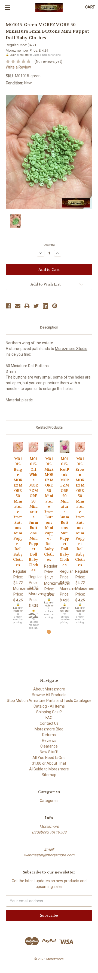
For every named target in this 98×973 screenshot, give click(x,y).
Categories (49, 800)
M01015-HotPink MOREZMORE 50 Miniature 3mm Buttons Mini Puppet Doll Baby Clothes (64, 512)
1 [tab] (49, 632)
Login (13, 54)
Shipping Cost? (49, 712)
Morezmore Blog (49, 729)
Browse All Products (49, 695)
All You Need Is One (49, 757)
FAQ (49, 717)
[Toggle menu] (7, 7)
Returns (49, 735)
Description (49, 327)
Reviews (49, 740)
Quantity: (49, 244)
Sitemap (49, 775)
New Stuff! (49, 752)
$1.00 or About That (49, 763)
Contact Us (49, 723)
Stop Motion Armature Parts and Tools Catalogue (49, 700)
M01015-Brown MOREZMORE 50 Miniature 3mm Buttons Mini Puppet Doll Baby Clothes (80, 512)
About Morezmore (49, 689)
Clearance (49, 746)
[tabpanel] (18, 532)
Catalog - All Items (49, 706)
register (24, 54)
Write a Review (18, 67)
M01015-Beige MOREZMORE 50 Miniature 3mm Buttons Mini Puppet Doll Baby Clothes (18, 512)
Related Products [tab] (49, 427)
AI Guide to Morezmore (49, 769)
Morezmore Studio (71, 348)
